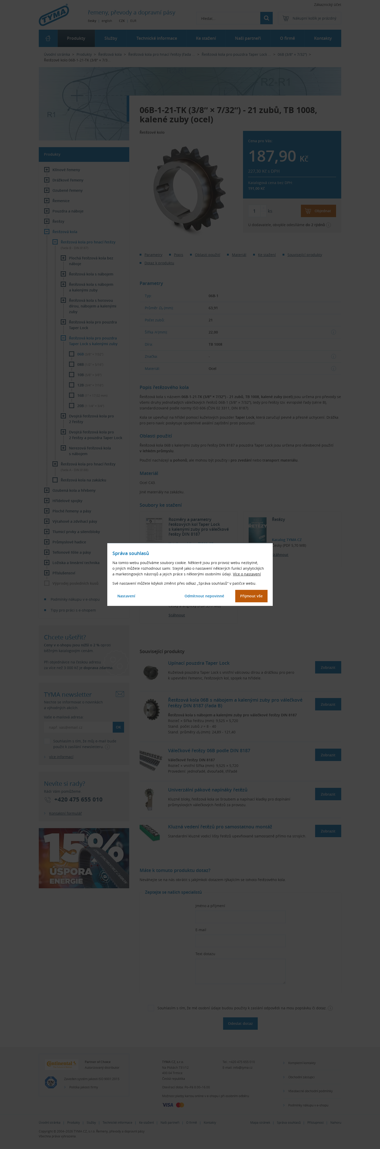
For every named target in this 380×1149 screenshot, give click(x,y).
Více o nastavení (247, 574)
